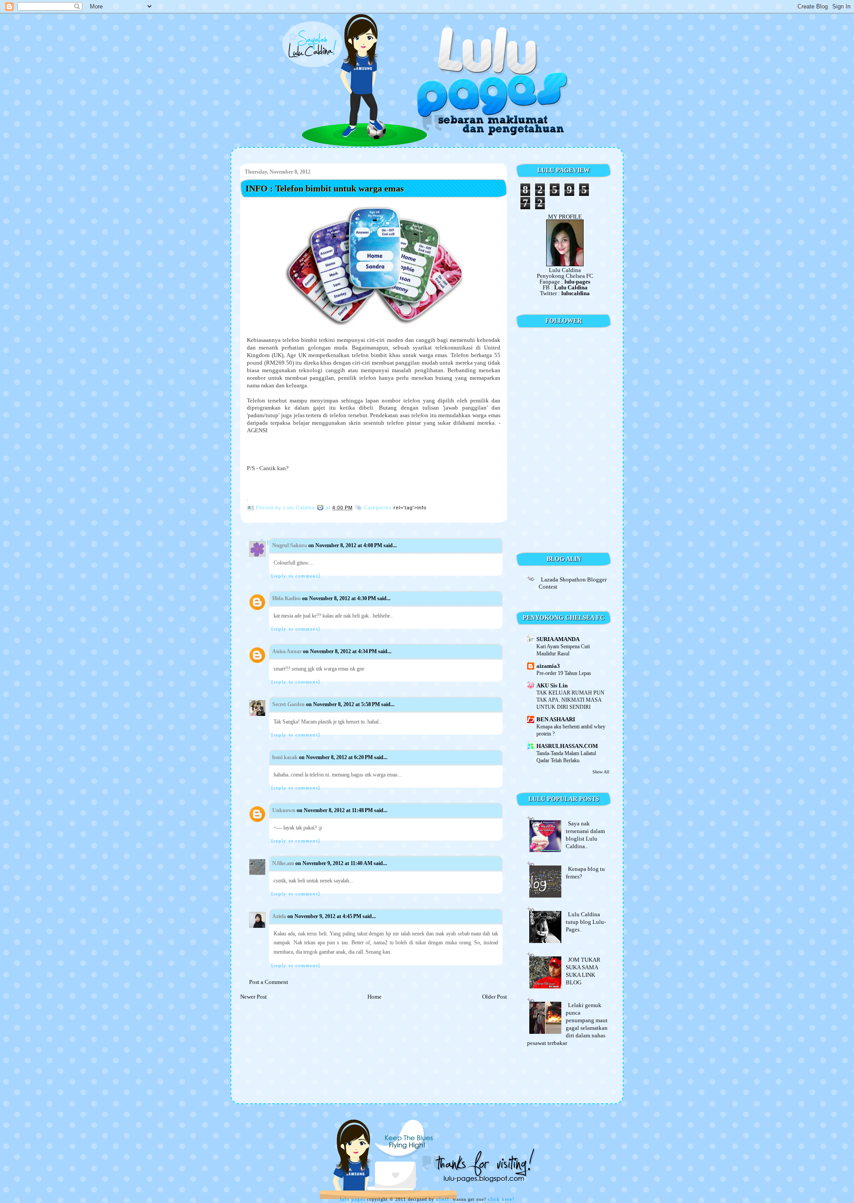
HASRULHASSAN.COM (567, 746)
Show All (600, 771)
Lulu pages (352, 1199)
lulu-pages (577, 281)
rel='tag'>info (410, 507)
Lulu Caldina (571, 287)
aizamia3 (548, 665)
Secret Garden (288, 704)
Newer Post (253, 996)
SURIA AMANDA (558, 639)
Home (374, 996)
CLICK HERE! (501, 1199)
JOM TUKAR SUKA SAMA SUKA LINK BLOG (583, 971)
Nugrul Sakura (289, 545)
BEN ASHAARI (555, 719)
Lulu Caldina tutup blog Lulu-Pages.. (586, 922)
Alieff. (443, 1199)
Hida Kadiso (286, 598)
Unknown (283, 810)
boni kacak (285, 757)
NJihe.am (283, 863)
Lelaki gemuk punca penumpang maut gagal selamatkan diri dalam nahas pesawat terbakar (567, 1024)
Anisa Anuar (287, 651)
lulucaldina (575, 293)
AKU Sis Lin (552, 685)
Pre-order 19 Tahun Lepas (563, 673)
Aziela (279, 916)
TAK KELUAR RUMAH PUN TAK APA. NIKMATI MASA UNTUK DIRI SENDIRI (570, 700)
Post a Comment (268, 982)
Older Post (494, 996)
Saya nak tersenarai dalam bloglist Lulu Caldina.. (585, 834)
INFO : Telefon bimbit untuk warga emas (325, 188)
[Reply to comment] (295, 575)
